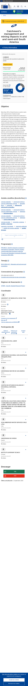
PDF (15, 475)
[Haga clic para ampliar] (25, 338)
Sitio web (5, 320)
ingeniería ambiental (21, 226)
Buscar (21, 6)
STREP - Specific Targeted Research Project (13, 286)
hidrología (22, 211)
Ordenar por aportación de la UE (14, 332)
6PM (4, 15)
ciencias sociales (5, 222)
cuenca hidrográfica (9, 219)
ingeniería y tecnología (7, 226)
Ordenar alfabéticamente (5, 331)
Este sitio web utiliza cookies (10, 674)
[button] (18, 6)
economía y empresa (18, 222)
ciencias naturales (6, 201)
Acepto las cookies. (14, 679)
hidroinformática (8, 213)
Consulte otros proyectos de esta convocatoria (13, 277)
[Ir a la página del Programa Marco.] (14, 25)
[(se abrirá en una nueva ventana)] (6, 5)
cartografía (9, 205)
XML (15, 471)
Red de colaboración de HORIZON (11, 322)
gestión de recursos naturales (11, 228)
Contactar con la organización (10, 318)
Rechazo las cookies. (14, 683)
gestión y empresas (6, 224)
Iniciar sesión (14, 6)
